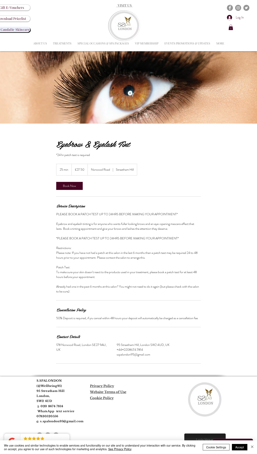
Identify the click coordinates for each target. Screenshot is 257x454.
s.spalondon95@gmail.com (61, 421)
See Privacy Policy (120, 449)
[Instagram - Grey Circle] (238, 8)
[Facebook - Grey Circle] (230, 8)
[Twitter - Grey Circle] (246, 8)
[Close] (252, 447)
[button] (230, 27)
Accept (239, 447)
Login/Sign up (205, 440)
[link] (69, 186)
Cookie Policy (102, 398)
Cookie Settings (216, 447)
